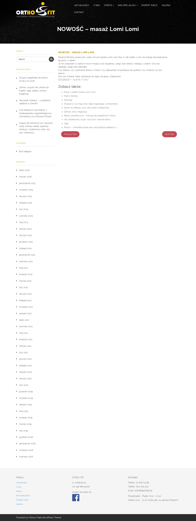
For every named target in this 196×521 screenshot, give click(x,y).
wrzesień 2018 (26, 450)
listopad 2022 (25, 248)
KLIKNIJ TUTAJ (80, 80)
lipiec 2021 (24, 320)
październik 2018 (27, 443)
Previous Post (70, 134)
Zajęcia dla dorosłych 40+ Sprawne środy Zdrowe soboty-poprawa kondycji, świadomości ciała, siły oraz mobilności (36, 128)
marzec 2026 (25, 177)
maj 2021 (23, 333)
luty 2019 (23, 431)
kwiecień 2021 (25, 339)
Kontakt (79, 12)
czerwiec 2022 (26, 261)
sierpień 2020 (25, 372)
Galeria (166, 5)
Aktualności (81, 5)
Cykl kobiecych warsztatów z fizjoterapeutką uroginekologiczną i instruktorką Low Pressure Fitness (35, 113)
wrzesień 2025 (26, 190)
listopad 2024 (25, 203)
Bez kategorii (25, 151)
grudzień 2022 (26, 242)
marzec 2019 (25, 424)
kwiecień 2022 (26, 274)
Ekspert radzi (149, 5)
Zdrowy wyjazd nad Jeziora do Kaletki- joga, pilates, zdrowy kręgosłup (34, 90)
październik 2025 (27, 183)
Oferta (108, 5)
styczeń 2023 (25, 235)
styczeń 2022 (25, 294)
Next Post (169, 134)
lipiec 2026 (24, 170)
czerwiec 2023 (26, 216)
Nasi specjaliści (127, 5)
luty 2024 (23, 209)
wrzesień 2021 (26, 307)
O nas (96, 5)
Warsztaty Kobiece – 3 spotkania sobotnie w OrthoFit (34, 102)
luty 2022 (23, 287)
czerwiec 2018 (26, 456)
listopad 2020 (25, 365)
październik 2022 (27, 255)
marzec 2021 (25, 346)
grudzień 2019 (26, 391)
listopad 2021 (25, 300)
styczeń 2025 (25, 196)
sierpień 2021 (25, 313)
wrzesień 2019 (26, 398)
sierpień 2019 (25, 404)
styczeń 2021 (25, 359)
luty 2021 (23, 352)
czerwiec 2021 (26, 326)
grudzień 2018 (26, 437)
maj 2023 (23, 222)
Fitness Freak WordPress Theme (45, 517)
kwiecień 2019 (25, 417)
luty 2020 (23, 385)
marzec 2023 (25, 229)
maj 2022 (23, 268)
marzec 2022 (25, 281)
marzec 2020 (25, 378)
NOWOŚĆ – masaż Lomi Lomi (76, 52)
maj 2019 (23, 411)
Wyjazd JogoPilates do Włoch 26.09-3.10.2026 (33, 79)
